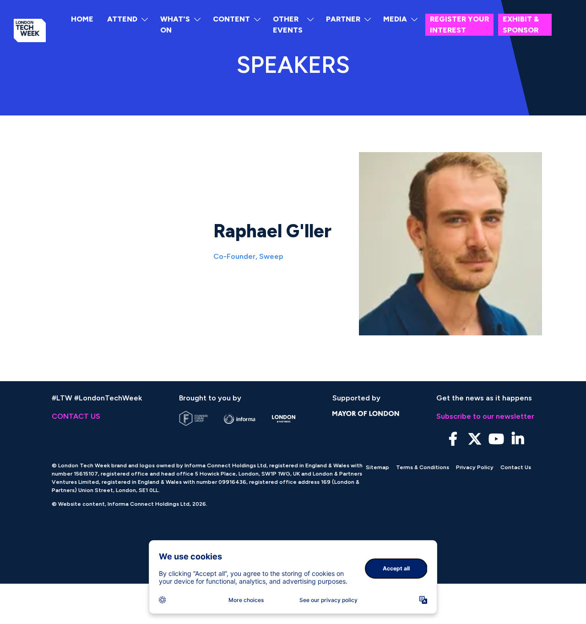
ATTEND (122, 19)
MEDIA (395, 19)
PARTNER (343, 19)
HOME (82, 19)
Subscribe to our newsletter (485, 416)
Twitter (474, 439)
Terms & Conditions (422, 467)
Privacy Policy (475, 467)
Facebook (453, 439)
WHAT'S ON (175, 24)
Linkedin (517, 439)
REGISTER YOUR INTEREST (459, 24)
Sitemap (377, 467)
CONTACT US (76, 416)
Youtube (496, 439)
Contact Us (515, 467)
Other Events (288, 24)
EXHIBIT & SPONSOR (521, 24)
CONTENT (231, 19)
